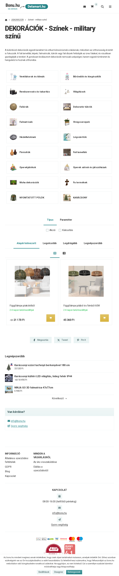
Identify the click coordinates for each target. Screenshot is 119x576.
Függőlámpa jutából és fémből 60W (81, 305)
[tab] (55, 253)
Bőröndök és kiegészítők (87, 76)
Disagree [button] (58, 572)
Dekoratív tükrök (82, 106)
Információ (12, 453)
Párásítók (25, 152)
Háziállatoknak (28, 137)
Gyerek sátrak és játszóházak (89, 167)
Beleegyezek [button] (74, 572)
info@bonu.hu (18, 421)
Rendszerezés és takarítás (35, 91)
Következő (58, 398)
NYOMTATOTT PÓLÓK (32, 197)
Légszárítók (79, 137)
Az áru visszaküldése (45, 462)
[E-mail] (84, 6)
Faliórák (24, 106)
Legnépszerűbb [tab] (93, 243)
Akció (52, 230)
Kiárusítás (67, 230)
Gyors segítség (19, 426)
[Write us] (59, 519)
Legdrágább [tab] (70, 243)
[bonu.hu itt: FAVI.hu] (54, 551)
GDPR (8, 466)
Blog (7, 471)
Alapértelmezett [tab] (26, 243)
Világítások (79, 91)
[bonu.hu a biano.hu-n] (69, 551)
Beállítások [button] (44, 572)
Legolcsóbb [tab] (50, 243)
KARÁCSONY (80, 197)
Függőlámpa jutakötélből (22, 305)
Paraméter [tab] (66, 219)
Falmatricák (26, 122)
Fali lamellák (80, 152)
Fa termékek (80, 182)
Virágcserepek (81, 122)
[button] (50, 318)
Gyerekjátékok (28, 167)
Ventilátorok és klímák (32, 76)
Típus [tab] (50, 219)
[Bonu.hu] (26, 7)
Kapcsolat (10, 476)
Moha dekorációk (29, 182)
